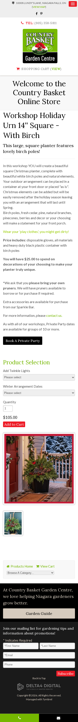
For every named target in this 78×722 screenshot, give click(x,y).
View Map (39, 6)
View (56, 69)
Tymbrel (47, 699)
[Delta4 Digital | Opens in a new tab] (39, 686)
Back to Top (39, 678)
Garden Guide (39, 613)
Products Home (22, 566)
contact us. (54, 315)
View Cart (47, 566)
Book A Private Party (23, 341)
